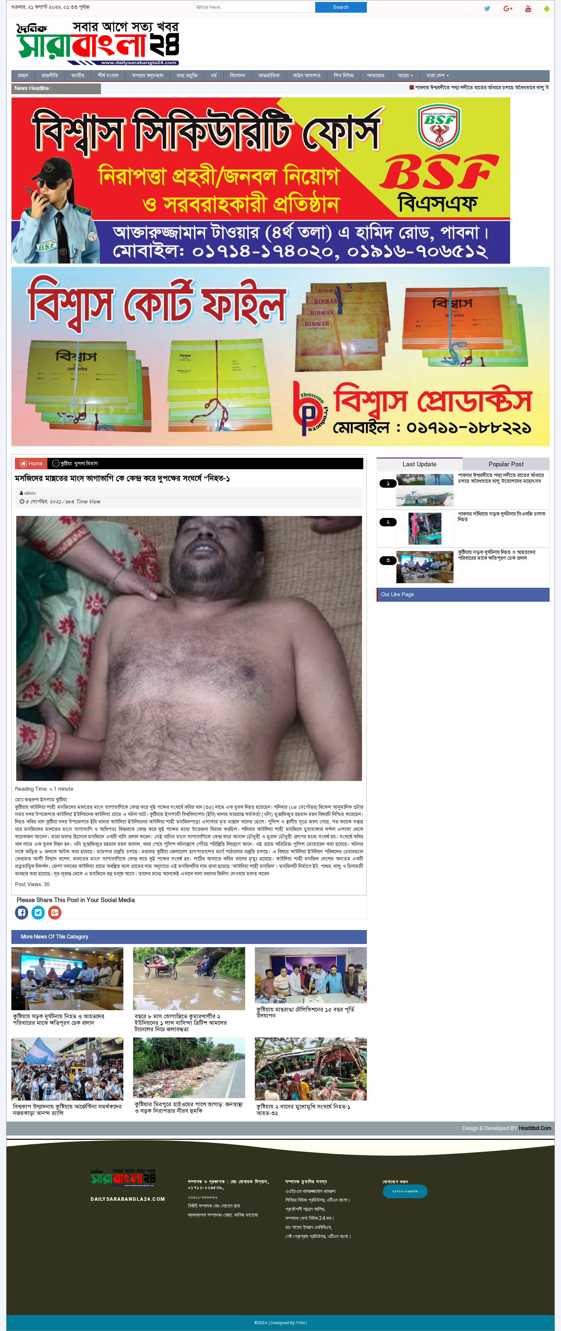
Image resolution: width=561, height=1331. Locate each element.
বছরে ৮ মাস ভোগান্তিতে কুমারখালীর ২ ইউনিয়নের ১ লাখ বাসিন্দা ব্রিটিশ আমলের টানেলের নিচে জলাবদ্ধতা (181, 1023)
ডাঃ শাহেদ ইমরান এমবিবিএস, (308, 1227)
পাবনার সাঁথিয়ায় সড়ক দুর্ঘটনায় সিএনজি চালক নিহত (501, 517)
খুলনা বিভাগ (86, 463)
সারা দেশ (436, 75)
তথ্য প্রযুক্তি (187, 75)
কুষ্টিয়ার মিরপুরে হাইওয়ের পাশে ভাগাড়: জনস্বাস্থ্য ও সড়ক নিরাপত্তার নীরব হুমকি (189, 1107)
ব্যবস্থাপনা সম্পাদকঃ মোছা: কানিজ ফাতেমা (223, 1215)
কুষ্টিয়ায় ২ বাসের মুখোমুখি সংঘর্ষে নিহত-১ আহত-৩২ (303, 1110)
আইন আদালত (307, 75)
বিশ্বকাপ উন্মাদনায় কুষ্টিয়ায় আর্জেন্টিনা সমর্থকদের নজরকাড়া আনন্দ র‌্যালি (67, 1110)
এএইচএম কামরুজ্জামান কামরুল (310, 1191)
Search (341, 7)
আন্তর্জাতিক (269, 75)
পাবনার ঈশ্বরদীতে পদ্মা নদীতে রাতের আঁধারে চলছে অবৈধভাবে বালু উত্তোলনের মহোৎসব (459, 87)
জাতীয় (77, 75)
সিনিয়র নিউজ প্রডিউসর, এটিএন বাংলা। (318, 1200)
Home (35, 463)
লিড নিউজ (344, 75)
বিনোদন (237, 75)
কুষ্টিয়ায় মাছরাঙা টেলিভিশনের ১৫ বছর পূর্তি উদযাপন (305, 1013)
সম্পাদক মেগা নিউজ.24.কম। (310, 1218)
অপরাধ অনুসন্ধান (147, 75)
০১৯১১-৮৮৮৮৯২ (203, 1197)
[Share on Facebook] (21, 913)
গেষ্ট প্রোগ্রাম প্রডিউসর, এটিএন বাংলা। (318, 1236)
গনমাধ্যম (376, 75)
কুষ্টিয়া (66, 463)
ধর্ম (214, 75)
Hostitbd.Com (535, 1128)
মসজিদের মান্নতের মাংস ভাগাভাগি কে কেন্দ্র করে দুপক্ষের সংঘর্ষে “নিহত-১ (122, 478)
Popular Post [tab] (506, 464)
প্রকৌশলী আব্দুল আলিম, (305, 1209)
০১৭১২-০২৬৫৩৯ (405, 1191)
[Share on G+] (54, 913)
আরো (404, 75)
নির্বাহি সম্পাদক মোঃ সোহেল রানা (214, 1206)
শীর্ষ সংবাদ (108, 75)
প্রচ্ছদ (23, 75)
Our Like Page (397, 594)
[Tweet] (38, 913)
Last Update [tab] (419, 464)
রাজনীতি (50, 75)
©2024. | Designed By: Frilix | (280, 1322)
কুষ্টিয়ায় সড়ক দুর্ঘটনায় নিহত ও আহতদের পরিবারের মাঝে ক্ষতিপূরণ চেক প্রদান (59, 1019)
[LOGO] (123, 1178)
